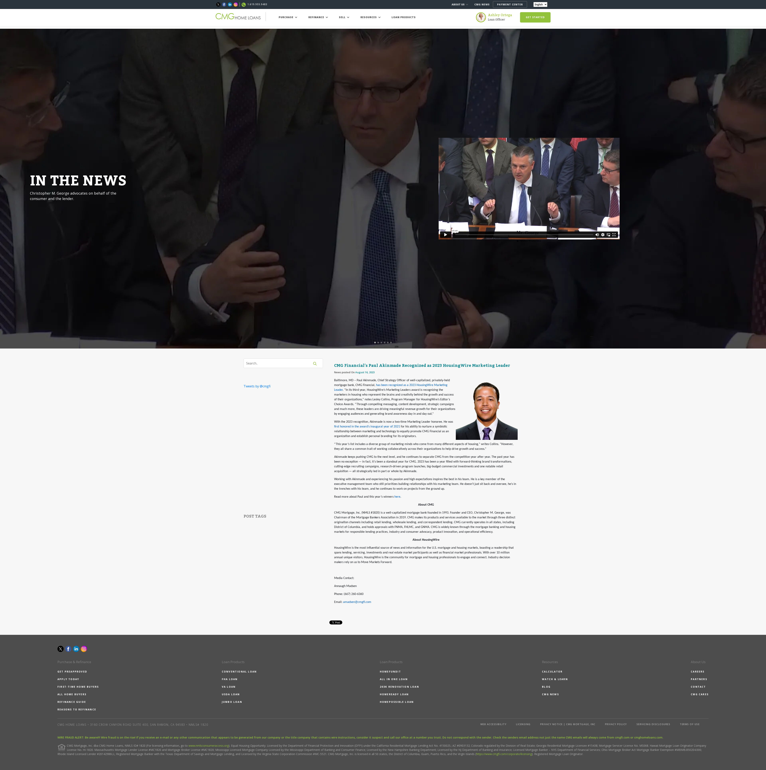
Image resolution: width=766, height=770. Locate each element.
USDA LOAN (231, 694)
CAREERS (697, 671)
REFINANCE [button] (316, 17)
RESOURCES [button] (369, 17)
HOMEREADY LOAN (394, 694)
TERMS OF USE (690, 724)
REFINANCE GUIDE (71, 702)
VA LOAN (229, 686)
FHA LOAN (230, 679)
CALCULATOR (552, 671)
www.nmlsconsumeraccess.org (209, 745)
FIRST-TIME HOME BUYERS (78, 686)
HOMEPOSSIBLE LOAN (397, 702)
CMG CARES (700, 694)
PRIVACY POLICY (616, 724)
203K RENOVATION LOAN (399, 686)
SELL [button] (342, 17)
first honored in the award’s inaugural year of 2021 (367, 426)
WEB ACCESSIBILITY (493, 724)
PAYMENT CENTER (510, 4)
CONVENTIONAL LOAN (239, 671)
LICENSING (523, 724)
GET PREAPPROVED (72, 671)
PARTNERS (699, 679)
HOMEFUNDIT (390, 671)
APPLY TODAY (68, 679)
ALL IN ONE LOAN (394, 679)
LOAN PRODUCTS (404, 17)
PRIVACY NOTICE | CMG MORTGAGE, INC (567, 724)
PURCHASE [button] (286, 17)
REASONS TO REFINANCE (76, 709)
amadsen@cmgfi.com (357, 602)
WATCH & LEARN (555, 679)
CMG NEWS (482, 4)
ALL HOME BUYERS (71, 694)
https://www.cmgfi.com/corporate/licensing (504, 754)
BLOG (546, 686)
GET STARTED (535, 17)
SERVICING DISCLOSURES (653, 724)
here (397, 496)
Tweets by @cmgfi (257, 386)
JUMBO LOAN (232, 702)
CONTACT (698, 686)
